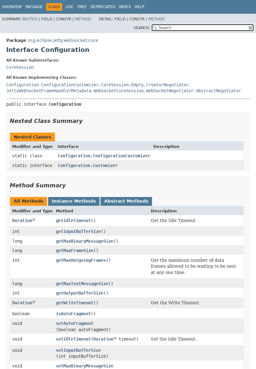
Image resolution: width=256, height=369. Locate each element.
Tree (82, 7)
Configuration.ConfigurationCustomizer (52, 84)
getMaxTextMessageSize (82, 283)
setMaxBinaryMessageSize (84, 365)
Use (69, 7)
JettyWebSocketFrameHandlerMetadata (48, 90)
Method (83, 19)
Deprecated (103, 7)
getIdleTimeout (73, 220)
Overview (12, 7)
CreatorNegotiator (167, 84)
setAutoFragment (74, 323)
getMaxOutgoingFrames (81, 260)
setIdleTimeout (73, 338)
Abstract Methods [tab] (126, 201)
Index (125, 7)
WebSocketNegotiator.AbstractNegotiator (193, 90)
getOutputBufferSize (79, 293)
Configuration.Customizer (88, 165)
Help (139, 7)
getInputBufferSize (78, 231)
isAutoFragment (73, 313)
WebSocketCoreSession (119, 90)
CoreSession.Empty (122, 84)
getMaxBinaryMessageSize (84, 241)
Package (34, 7)
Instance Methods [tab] (74, 201)
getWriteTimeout (74, 302)
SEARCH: (142, 28)
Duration (22, 220)
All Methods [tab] (28, 201)
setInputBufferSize (78, 350)
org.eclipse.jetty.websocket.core (63, 40)
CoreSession (20, 67)
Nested (29, 19)
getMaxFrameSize (74, 250)
